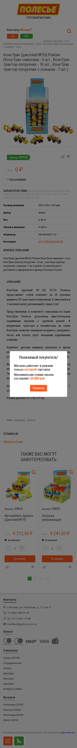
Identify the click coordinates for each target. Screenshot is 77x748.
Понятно (38, 388)
